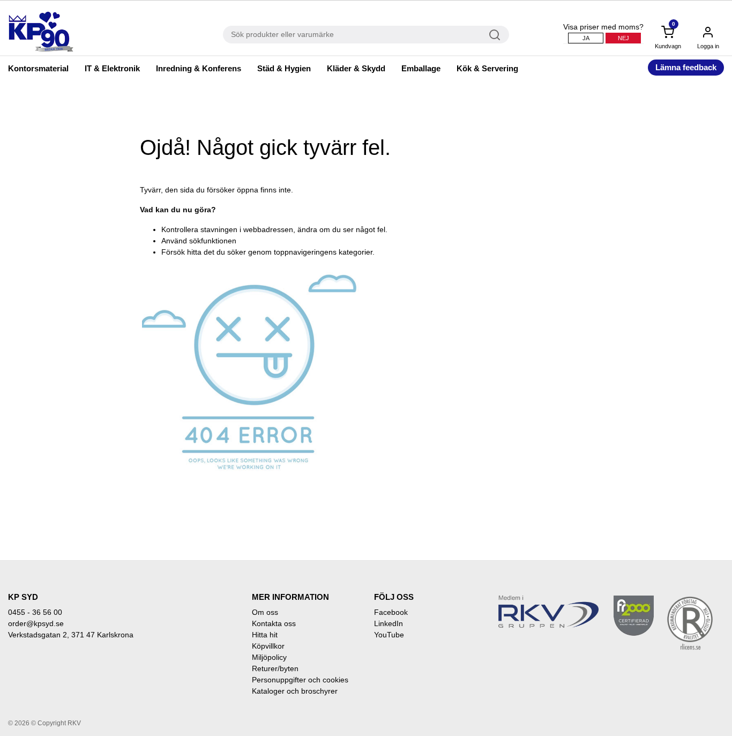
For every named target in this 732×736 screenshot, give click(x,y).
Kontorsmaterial (38, 68)
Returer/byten (275, 668)
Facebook (391, 612)
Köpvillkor (268, 646)
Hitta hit (265, 634)
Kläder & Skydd (356, 68)
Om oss (265, 612)
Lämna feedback (685, 67)
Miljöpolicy (269, 657)
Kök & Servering (487, 68)
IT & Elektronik (112, 68)
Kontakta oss (274, 623)
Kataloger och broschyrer (295, 691)
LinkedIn (388, 623)
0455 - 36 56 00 (35, 612)
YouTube (389, 634)
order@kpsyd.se (36, 623)
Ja (585, 38)
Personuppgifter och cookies (300, 679)
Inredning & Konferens (198, 68)
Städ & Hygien (284, 68)
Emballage (420, 68)
